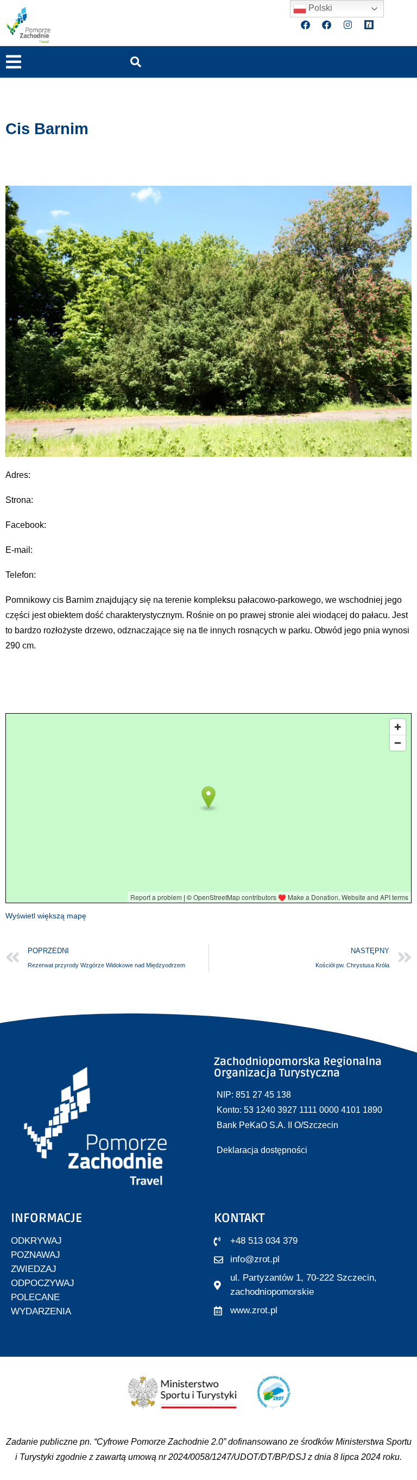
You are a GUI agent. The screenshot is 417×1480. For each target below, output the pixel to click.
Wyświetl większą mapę (45, 915)
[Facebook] (305, 24)
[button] (13, 62)
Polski (319, 7)
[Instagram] (348, 24)
